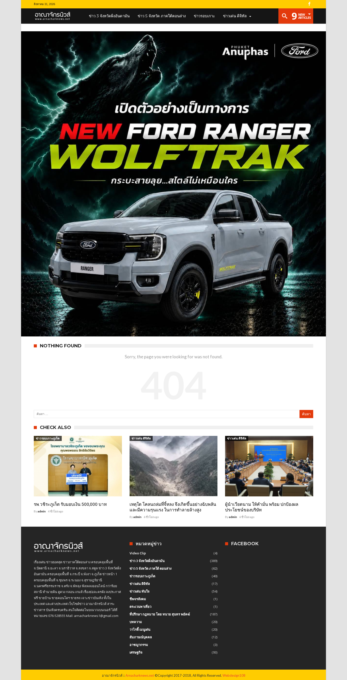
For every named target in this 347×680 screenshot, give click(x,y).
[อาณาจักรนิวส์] (54, 16)
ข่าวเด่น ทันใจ (140, 591)
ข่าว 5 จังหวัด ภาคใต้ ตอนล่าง (150, 568)
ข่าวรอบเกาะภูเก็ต (48, 438)
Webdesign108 (234, 675)
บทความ (136, 621)
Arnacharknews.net (139, 675)
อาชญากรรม (139, 644)
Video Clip (138, 553)
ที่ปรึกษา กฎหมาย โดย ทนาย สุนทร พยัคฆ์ (160, 614)
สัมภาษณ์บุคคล (141, 637)
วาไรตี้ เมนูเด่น (140, 629)
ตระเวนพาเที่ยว (140, 606)
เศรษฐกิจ (136, 652)
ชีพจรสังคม (138, 599)
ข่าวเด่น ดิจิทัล (141, 438)
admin (42, 511)
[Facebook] (309, 4)
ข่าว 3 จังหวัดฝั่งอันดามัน (147, 560)
